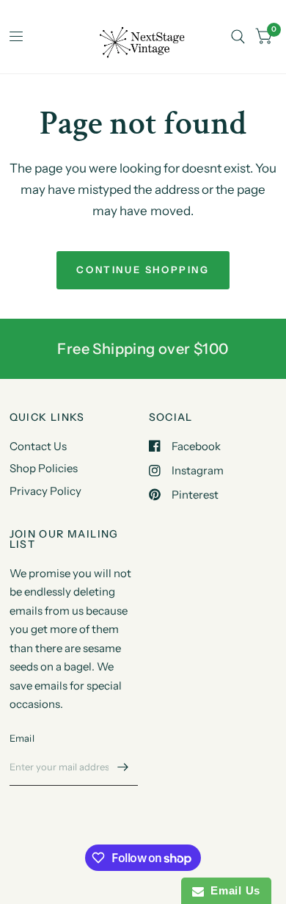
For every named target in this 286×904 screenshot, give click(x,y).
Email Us (232, 890)
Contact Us (38, 446)
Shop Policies (44, 468)
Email (22, 738)
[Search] (238, 36)
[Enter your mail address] (123, 767)
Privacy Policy (45, 491)
